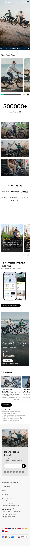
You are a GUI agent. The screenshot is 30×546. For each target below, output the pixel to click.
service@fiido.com (12, 503)
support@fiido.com (13, 505)
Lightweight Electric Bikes (8, 413)
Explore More (6, 404)
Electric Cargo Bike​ (15, 420)
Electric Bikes (5, 411)
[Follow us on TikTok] (14, 472)
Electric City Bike (17, 418)
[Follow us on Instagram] (8, 472)
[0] (27, 2)
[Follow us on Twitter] (17, 472)
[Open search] (20, 2)
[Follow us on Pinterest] (20, 472)
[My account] (23, 2)
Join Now (7, 360)
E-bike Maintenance (7, 389)
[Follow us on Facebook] (5, 472)
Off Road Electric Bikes (8, 415)
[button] (27, 94)
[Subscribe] (24, 466)
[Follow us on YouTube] (11, 472)
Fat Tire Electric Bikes (20, 415)
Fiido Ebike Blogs (16, 417)
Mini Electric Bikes (6, 417)
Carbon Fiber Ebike (7, 418)
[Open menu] (2, 2)
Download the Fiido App (11, 305)
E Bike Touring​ (5, 420)
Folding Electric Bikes (15, 411)
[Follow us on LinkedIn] (23, 472)
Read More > (16, 399)
